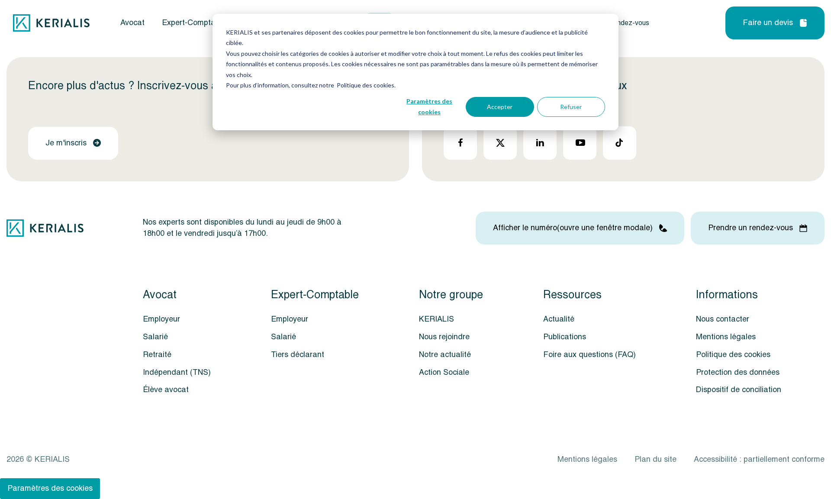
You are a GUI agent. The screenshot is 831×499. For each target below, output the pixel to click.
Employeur (161, 319)
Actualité (558, 319)
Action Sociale (444, 372)
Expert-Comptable (194, 23)
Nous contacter (722, 319)
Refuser (571, 106)
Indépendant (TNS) (177, 372)
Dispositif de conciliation (738, 389)
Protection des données (737, 372)
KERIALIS (436, 319)
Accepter (499, 106)
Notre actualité (445, 354)
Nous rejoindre (444, 337)
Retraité (157, 354)
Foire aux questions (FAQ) (589, 354)
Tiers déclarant (297, 354)
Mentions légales (726, 337)
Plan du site (655, 459)
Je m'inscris (66, 143)
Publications (564, 337)
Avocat (132, 23)
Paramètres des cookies (429, 106)
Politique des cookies (733, 354)
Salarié (155, 337)
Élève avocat (166, 389)
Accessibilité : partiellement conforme (759, 459)
